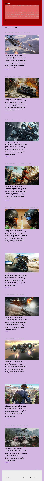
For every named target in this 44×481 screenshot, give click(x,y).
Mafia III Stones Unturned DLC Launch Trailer (14, 338)
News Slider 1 (23, 14)
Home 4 (32, 7)
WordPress (36, 477)
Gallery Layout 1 (13, 7)
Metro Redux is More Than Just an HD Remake (15, 251)
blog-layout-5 (24, 5)
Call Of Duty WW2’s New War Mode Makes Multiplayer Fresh (18, 76)
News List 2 (12, 14)
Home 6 (38, 7)
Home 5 (35, 7)
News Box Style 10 (28, 10)
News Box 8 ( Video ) (12, 10)
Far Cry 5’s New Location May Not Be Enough (14, 294)
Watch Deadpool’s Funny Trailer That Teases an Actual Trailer (18, 163)
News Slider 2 (28, 14)
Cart (27, 5)
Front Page (8, 7)
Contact (38, 5)
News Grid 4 (20, 12)
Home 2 (26, 7)
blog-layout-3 (14, 5)
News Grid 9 (8, 14)
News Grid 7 (33, 12)
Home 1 (23, 7)
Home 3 (29, 7)
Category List (30, 5)
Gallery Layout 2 (18, 7)
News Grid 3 (15, 12)
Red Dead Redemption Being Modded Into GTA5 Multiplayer (17, 32)
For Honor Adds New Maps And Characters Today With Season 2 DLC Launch (21, 382)
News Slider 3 (32, 14)
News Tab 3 (9, 16)
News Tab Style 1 (30, 16)
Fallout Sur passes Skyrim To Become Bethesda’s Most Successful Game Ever (22, 207)
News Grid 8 (37, 12)
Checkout (34, 5)
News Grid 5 (24, 12)
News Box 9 (17, 10)
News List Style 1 (17, 14)
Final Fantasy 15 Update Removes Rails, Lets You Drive (17, 120)
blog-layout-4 (19, 5)
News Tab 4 (14, 16)
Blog (5, 5)
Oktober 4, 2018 (7, 112)
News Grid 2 (11, 12)
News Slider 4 (37, 14)
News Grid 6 (28, 12)
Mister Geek (7, 3)
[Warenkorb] (5, 20)
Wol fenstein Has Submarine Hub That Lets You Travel (16, 425)
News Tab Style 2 (36, 16)
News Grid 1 (6, 12)
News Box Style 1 (22, 10)
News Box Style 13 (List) (35, 10)
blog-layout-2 (9, 5)
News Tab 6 (26, 16)
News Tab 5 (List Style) (19, 16)
